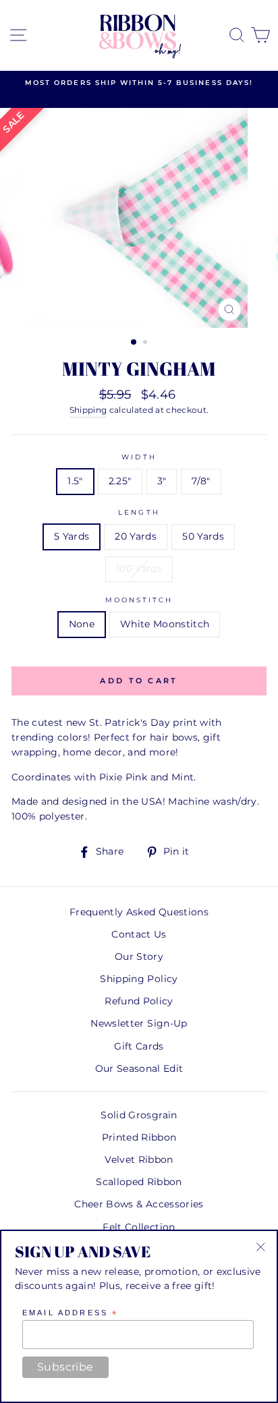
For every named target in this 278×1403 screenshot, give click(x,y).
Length (138, 512)
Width (138, 457)
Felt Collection (139, 1227)
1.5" (74, 481)
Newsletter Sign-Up (138, 1023)
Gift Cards (138, 1046)
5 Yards (71, 536)
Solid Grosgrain (139, 1115)
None (81, 624)
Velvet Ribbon (139, 1159)
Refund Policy (139, 1001)
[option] (139, 83)
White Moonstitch (164, 624)
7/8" (201, 481)
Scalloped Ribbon (139, 1181)
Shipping (88, 410)
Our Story (139, 956)
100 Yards (139, 568)
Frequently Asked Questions (139, 912)
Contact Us (138, 934)
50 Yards (203, 536)
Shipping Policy (138, 978)
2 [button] (146, 343)
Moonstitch (139, 600)
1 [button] (134, 342)
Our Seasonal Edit (139, 1068)
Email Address (70, 1313)
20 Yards (136, 536)
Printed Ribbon (139, 1137)
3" (162, 481)
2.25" (120, 481)
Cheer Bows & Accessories (138, 1204)
